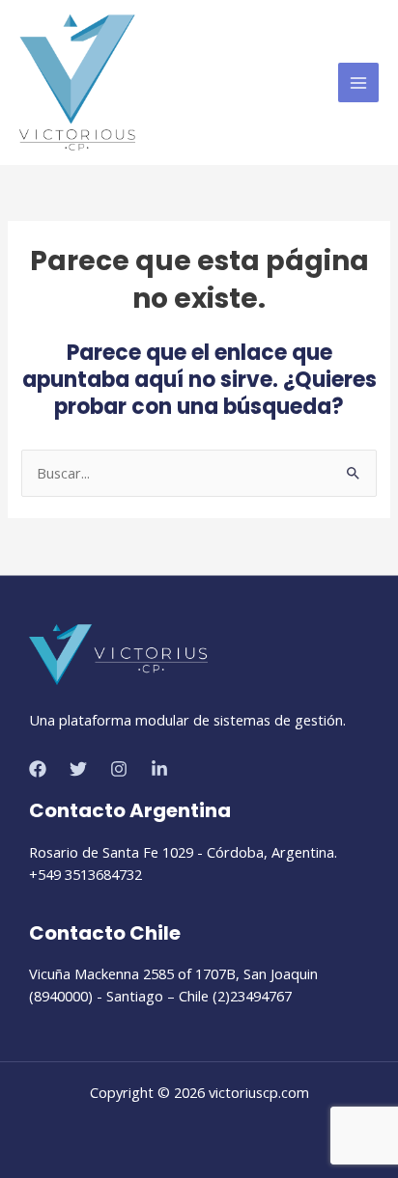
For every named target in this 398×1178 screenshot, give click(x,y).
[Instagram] (119, 769)
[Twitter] (78, 769)
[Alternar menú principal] (358, 83)
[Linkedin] (159, 769)
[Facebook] (37, 769)
